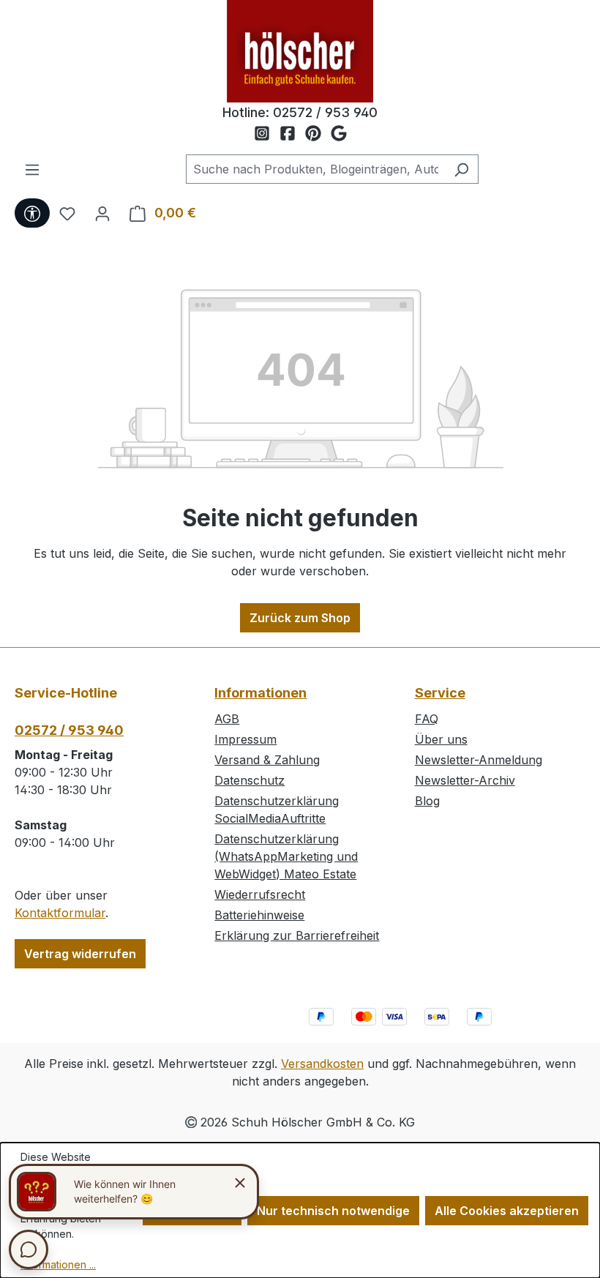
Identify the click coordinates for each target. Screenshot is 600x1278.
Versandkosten (322, 1063)
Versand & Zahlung (267, 759)
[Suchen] (461, 169)
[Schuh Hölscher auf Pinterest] (318, 134)
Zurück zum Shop (300, 617)
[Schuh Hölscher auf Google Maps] (339, 134)
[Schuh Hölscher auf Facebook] (292, 134)
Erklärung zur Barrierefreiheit (296, 935)
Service (440, 692)
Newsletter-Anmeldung (478, 759)
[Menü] (32, 169)
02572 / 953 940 (325, 112)
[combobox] (315, 169)
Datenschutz (249, 780)
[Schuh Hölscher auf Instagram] (267, 134)
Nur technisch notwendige (333, 1210)
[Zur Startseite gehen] (300, 51)
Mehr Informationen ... (58, 1257)
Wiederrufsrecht (259, 894)
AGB (226, 718)
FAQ (426, 718)
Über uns (441, 739)
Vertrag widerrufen (80, 953)
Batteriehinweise (259, 915)
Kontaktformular (60, 912)
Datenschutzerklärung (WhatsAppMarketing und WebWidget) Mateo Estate (286, 856)
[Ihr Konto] (102, 213)
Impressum (245, 739)
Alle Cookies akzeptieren (507, 1210)
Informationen (260, 692)
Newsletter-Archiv (465, 780)
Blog (427, 800)
